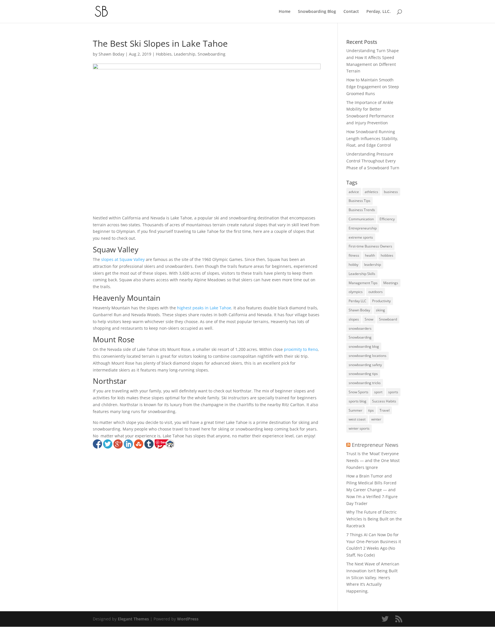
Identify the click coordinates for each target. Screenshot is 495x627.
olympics (356, 291)
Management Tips (363, 282)
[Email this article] (170, 444)
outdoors (375, 291)
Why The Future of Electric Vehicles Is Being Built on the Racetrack (374, 518)
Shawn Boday (111, 54)
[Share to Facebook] (97, 444)
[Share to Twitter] (107, 444)
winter (376, 419)
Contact (351, 11)
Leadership (184, 54)
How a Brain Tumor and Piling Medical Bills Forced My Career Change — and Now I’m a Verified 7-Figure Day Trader (372, 489)
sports (393, 392)
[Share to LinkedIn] (128, 444)
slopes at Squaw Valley (123, 259)
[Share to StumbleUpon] (138, 444)
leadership (372, 264)
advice (354, 191)
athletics (371, 191)
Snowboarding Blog (317, 11)
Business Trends (362, 209)
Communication (361, 219)
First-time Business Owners (370, 246)
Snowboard (388, 319)
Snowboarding (211, 54)
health (370, 255)
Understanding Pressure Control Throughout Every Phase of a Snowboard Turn (372, 160)
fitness (354, 255)
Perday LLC (357, 300)
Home (284, 11)
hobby (353, 264)
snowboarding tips (363, 373)
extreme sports (361, 237)
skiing (380, 310)
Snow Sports (358, 392)
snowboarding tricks (365, 382)
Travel (385, 410)
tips (371, 410)
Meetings (390, 282)
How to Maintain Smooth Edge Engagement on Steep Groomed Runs (372, 86)
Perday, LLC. (378, 11)
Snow (369, 319)
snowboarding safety (365, 364)
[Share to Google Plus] (118, 444)
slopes (354, 319)
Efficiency (387, 219)
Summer (355, 410)
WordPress (188, 619)
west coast (357, 419)
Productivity (381, 300)
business (391, 191)
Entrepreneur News (375, 444)
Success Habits (384, 401)
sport (378, 392)
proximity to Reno (301, 349)
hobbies (387, 255)
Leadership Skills (362, 273)
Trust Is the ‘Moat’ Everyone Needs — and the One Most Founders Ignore (373, 460)
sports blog (357, 401)
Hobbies (164, 54)
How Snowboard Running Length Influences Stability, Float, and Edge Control (372, 138)
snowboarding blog (364, 346)
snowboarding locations (367, 355)
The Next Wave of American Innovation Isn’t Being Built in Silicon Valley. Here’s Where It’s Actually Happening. (372, 577)
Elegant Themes (133, 619)
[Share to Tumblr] (149, 444)
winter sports (359, 428)
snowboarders (360, 328)
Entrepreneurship (363, 228)
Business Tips (359, 200)
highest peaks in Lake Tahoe (204, 307)
